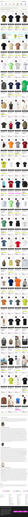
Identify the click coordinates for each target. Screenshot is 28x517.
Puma (15, 485)
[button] (3, 23)
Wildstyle (22, 484)
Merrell (20, 484)
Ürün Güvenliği (10, 501)
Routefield (2, 485)
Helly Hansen (21, 11)
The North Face (3, 11)
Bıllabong (24, 485)
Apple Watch (18, 501)
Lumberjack (20, 485)
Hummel (4, 485)
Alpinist (24, 484)
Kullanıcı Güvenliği (10, 500)
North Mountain (13, 485)
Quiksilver (17, 11)
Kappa (22, 485)
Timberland (16, 484)
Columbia (8, 11)
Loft (9, 485)
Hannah (26, 485)
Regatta (8, 485)
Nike (0, 485)
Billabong (18, 485)
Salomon (26, 11)
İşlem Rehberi (10, 499)
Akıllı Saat (18, 498)
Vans (26, 484)
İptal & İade (10, 498)
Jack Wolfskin (12, 11)
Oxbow (6, 485)
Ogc (25, 484)
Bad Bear (11, 485)
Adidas (19, 484)
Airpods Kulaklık (18, 499)
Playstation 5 (18, 500)
